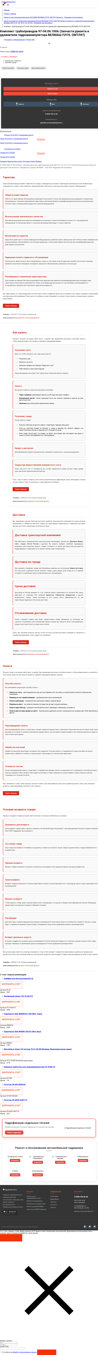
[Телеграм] (90, 1226)
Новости (53, 1207)
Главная (6, 10)
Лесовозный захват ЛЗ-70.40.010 (18, 996)
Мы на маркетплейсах (38, 68)
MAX (53, 104)
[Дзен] (95, 1226)
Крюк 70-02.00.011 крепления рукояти (14, 139)
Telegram (21, 104)
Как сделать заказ (23, 68)
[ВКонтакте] (85, 1226)
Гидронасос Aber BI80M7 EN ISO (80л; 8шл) (22, 1031)
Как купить (18, 161)
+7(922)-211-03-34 (16, 51)
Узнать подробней (14, 1132)
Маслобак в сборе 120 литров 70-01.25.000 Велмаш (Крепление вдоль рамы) (38, 1049)
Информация (54, 1199)
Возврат (39, 161)
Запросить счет (11, 984)
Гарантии (10, 161)
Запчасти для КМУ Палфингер (36, 1209)
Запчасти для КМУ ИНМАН (35, 1206)
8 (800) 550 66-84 (81, 1197)
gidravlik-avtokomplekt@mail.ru (28, 318)
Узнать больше (11, 306)
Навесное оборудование (34, 1201)
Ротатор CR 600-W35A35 (14, 1084)
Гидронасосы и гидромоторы (36, 1204)
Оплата (32, 161)
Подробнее (15, 1160)
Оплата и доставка (8, 68)
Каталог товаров (10, 14)
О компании (54, 1196)
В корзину (41, 139)
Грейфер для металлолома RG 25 (18, 979)
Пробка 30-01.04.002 (7, 153)
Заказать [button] (47, 1352)
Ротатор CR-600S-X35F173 (15, 1100)
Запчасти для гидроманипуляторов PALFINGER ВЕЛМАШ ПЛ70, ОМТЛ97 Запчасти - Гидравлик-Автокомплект (43, 17)
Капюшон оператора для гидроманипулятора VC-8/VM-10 (29, 1067)
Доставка (26, 161)
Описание (3, 161)
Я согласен (11, 1236)
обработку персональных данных (25, 1352)
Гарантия (53, 1202)
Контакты (53, 1204)
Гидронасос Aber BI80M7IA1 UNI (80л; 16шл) (23, 1014)
